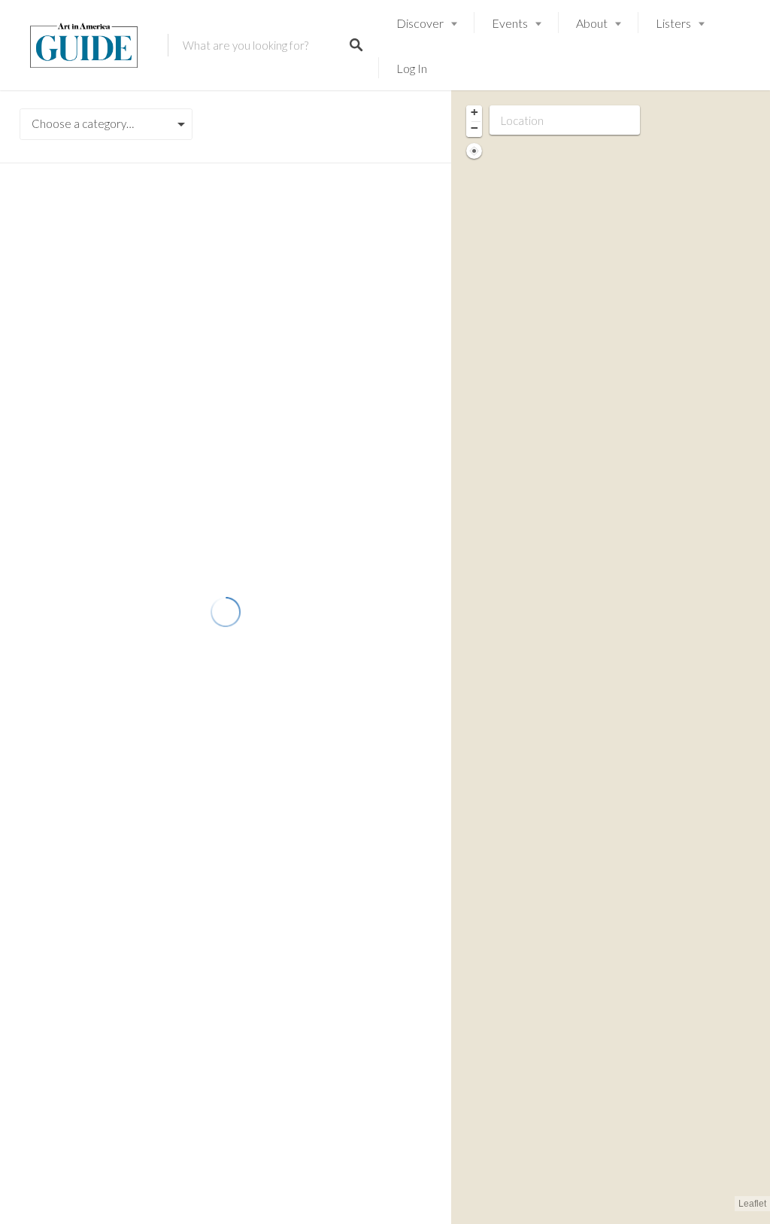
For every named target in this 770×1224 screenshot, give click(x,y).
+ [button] (474, 112)
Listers (673, 23)
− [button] (474, 128)
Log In (411, 68)
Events (510, 23)
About (592, 23)
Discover (420, 23)
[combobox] (106, 124)
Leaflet (752, 1203)
